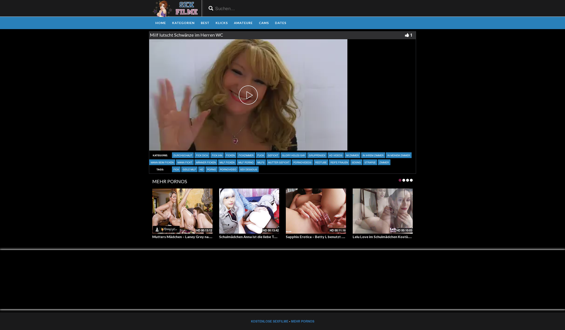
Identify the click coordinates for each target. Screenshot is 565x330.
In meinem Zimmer (398, 155)
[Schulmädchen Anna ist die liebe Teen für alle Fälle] (249, 210)
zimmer (384, 162)
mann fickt (184, 162)
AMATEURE (243, 23)
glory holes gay (293, 155)
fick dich (202, 155)
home (160, 23)
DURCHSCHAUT (182, 155)
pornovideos (302, 162)
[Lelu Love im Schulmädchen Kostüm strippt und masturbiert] (383, 210)
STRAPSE (370, 162)
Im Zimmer (352, 155)
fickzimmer (246, 155)
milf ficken (227, 162)
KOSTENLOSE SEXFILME (269, 321)
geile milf (189, 169)
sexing (356, 162)
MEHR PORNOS (302, 321)
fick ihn (217, 155)
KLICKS (222, 23)
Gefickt (273, 155)
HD (201, 169)
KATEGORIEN (183, 23)
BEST (205, 23)
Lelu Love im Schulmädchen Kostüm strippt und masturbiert (402, 237)
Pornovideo (228, 169)
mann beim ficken (162, 162)
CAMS (264, 23)
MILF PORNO (246, 162)
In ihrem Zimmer (373, 155)
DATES (280, 23)
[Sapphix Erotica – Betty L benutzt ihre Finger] (316, 210)
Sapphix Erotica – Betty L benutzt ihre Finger (322, 237)
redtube (321, 162)
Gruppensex (317, 155)
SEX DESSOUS (248, 169)
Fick (176, 169)
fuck (260, 155)
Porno (211, 169)
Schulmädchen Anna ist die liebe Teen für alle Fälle (259, 237)
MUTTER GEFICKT (279, 162)
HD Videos (335, 155)
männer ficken (206, 162)
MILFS (260, 162)
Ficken (230, 155)
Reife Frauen (339, 162)
